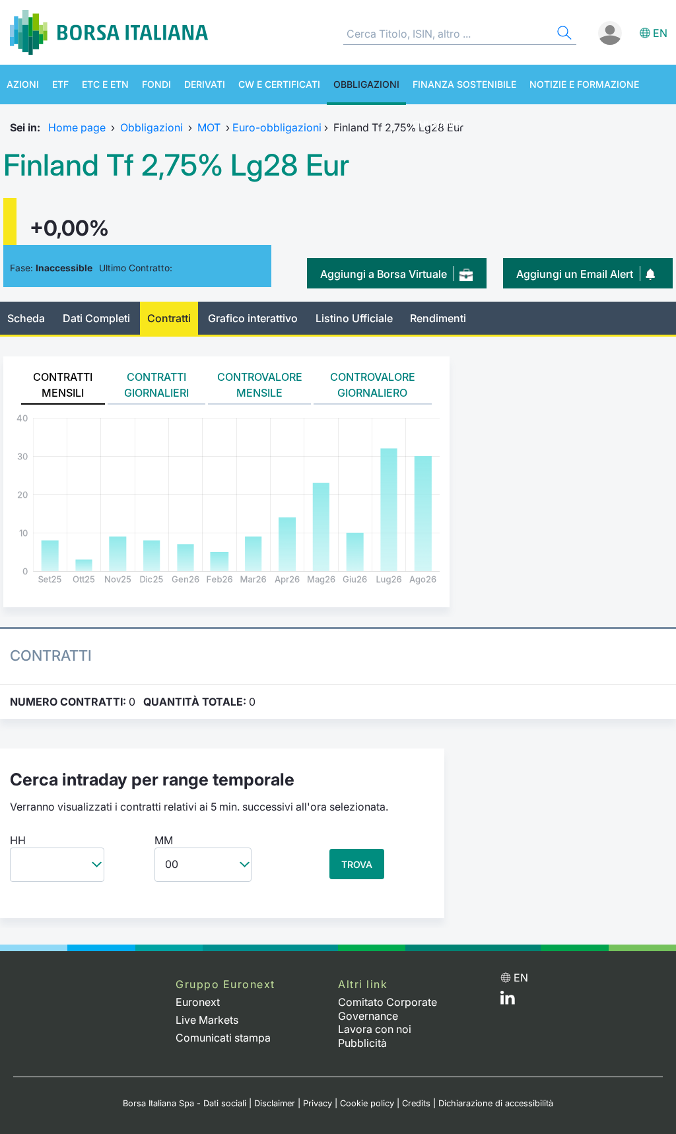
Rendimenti (438, 318)
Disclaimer (274, 1103)
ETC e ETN (105, 84)
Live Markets (207, 1019)
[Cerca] (563, 34)
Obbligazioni (366, 84)
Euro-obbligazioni (276, 127)
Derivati (204, 84)
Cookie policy (367, 1103)
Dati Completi (96, 318)
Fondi (156, 84)
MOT (208, 127)
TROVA (356, 864)
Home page (77, 127)
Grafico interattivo (253, 318)
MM (163, 840)
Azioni (23, 84)
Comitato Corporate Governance (387, 1008)
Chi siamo (437, 123)
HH (18, 840)
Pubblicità (362, 1043)
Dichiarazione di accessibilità (495, 1103)
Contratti (169, 318)
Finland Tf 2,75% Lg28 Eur (176, 165)
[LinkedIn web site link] (507, 1000)
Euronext (198, 1002)
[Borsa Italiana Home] (109, 32)
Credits (416, 1103)
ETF (60, 84)
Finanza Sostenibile (464, 84)
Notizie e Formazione (584, 84)
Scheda (26, 318)
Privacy (317, 1103)
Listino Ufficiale (354, 318)
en (660, 33)
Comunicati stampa (223, 1037)
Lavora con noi (374, 1029)
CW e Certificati (279, 84)
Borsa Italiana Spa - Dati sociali (184, 1103)
